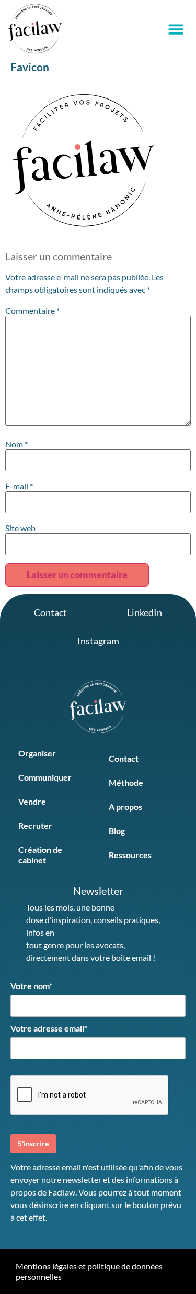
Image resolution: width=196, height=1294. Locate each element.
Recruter (35, 825)
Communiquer (45, 777)
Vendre (32, 801)
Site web (20, 528)
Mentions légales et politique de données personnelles (89, 1271)
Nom (16, 444)
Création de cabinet (40, 855)
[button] (176, 29)
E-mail (19, 486)
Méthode (126, 782)
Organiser (37, 753)
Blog (117, 831)
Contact (124, 758)
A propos (125, 807)
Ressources (130, 855)
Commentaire (32, 310)
